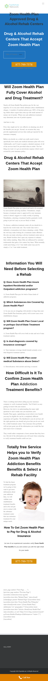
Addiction (28, 384)
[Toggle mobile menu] (43, 3)
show (20, 54)
